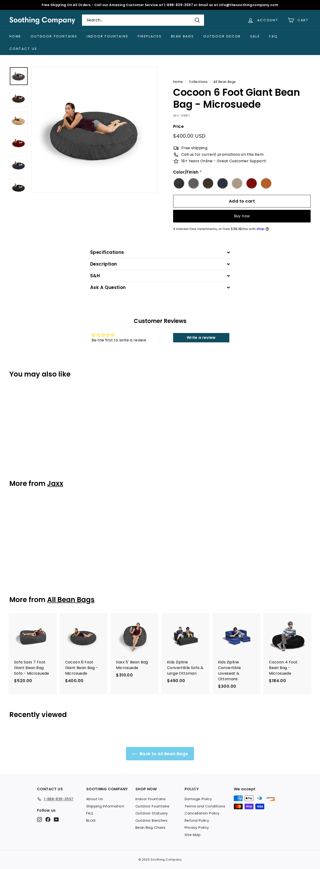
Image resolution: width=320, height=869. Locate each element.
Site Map (193, 834)
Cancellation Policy (202, 813)
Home (15, 36)
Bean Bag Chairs (150, 827)
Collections (198, 82)
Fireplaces (150, 36)
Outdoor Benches (151, 820)
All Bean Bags (224, 82)
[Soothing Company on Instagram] (39, 819)
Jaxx (55, 483)
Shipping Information (105, 806)
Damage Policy (198, 798)
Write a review (201, 337)
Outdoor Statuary (151, 813)
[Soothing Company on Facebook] (47, 819)
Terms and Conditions (205, 806)
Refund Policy (197, 820)
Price (178, 126)
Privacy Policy (197, 827)
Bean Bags (182, 36)
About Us (94, 798)
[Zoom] (94, 129)
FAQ (273, 36)
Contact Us (23, 48)
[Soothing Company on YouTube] (56, 819)
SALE (255, 36)
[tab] (160, 252)
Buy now (242, 216)
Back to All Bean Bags (163, 754)
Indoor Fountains (107, 36)
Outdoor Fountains (54, 36)
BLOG (91, 820)
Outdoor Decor (222, 36)
